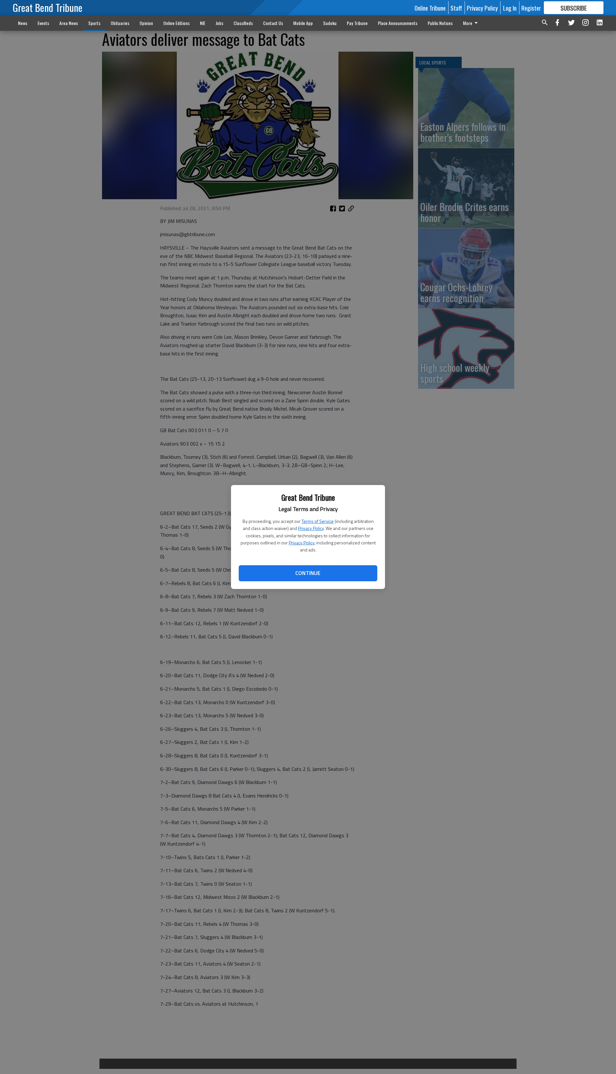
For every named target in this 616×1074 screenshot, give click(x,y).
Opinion (146, 23)
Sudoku (330, 23)
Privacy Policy (311, 528)
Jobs (219, 23)
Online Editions (176, 23)
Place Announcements (397, 23)
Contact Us (273, 23)
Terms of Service (318, 521)
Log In (510, 8)
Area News (68, 23)
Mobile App (303, 23)
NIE (202, 23)
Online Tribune (430, 8)
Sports (94, 23)
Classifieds (243, 23)
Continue (307, 573)
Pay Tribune (357, 23)
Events (43, 23)
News (22, 23)
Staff (456, 8)
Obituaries (120, 23)
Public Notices (440, 23)
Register (531, 8)
